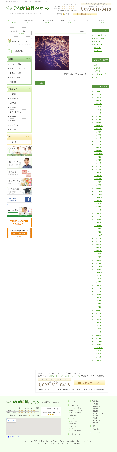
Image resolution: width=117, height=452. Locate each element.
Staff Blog (73, 421)
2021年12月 (98, 91)
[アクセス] (102, 21)
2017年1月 (98, 226)
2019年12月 (98, 122)
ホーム (72, 401)
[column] (19, 168)
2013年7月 (98, 357)
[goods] (19, 185)
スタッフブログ (100, 38)
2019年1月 (98, 151)
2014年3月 (98, 332)
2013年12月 (98, 341)
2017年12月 (98, 191)
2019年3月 (98, 144)
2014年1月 (98, 338)
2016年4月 (98, 254)
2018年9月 (98, 163)
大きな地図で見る (13, 437)
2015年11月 (98, 269)
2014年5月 (98, 326)
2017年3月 (98, 219)
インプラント (97, 420)
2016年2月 (98, 260)
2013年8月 (98, 354)
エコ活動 (97, 68)
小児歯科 (96, 411)
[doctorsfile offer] (19, 238)
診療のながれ (74, 415)
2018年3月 (98, 182)
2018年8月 (98, 166)
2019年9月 (98, 129)
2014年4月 (98, 329)
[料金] (86, 21)
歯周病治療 (96, 406)
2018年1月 (98, 188)
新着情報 (97, 41)
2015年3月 (98, 294)
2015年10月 (98, 273)
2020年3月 (98, 113)
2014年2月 (98, 335)
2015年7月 (98, 282)
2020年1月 (98, 119)
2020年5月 (98, 107)
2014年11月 (98, 307)
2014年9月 (98, 313)
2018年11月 (98, 157)
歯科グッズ (98, 44)
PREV (41, 83)
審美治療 (96, 415)
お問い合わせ (75, 434)
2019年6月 (98, 135)
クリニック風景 (75, 413)
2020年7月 (98, 101)
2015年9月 (98, 276)
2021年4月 (98, 94)
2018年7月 (98, 169)
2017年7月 (98, 207)
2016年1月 (98, 263)
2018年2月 (98, 185)
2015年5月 (98, 288)
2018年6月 (98, 173)
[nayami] (19, 194)
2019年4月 (98, 141)
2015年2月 (98, 298)
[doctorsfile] (19, 216)
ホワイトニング (98, 413)
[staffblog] (19, 156)
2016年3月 (98, 257)
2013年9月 (98, 351)
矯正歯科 (96, 422)
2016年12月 (98, 229)
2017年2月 (98, 223)
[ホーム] (13, 21)
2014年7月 (98, 319)
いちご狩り (98, 77)
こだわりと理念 (75, 408)
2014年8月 (98, 316)
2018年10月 (98, 160)
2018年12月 (98, 154)
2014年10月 (98, 310)
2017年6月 (98, 210)
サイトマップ (97, 432)
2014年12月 (98, 304)
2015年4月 (98, 291)
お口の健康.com (100, 35)
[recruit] (19, 226)
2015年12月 (98, 266)
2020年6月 (98, 104)
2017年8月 (98, 204)
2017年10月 (98, 198)
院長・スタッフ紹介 (77, 410)
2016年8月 (98, 241)
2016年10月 (98, 235)
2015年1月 (98, 301)
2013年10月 (98, 348)
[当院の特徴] (29, 21)
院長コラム (98, 51)
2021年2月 (98, 97)
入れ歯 (95, 418)
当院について (75, 405)
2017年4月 (98, 216)
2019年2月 (98, 148)
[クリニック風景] (47, 21)
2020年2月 (98, 116)
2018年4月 (98, 179)
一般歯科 (96, 404)
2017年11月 (98, 194)
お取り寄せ (98, 71)
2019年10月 (98, 126)
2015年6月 (98, 285)
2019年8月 (98, 132)
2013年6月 (98, 360)
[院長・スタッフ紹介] (68, 21)
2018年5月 (98, 176)
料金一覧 (96, 429)
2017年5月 (98, 213)
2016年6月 (98, 248)
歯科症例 (97, 48)
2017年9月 (98, 201)
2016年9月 (98, 238)
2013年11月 (98, 344)
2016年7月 (98, 244)
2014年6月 (98, 323)
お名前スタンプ (100, 74)
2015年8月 (98, 279)
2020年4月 (98, 110)
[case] (19, 177)
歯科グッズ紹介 (75, 428)
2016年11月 (98, 232)
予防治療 (96, 409)
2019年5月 (98, 138)
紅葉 (95, 65)
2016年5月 (98, 251)
